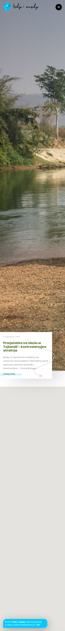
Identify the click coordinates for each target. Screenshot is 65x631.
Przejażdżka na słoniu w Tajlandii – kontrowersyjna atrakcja (24, 347)
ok (38, 624)
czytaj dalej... (9, 373)
